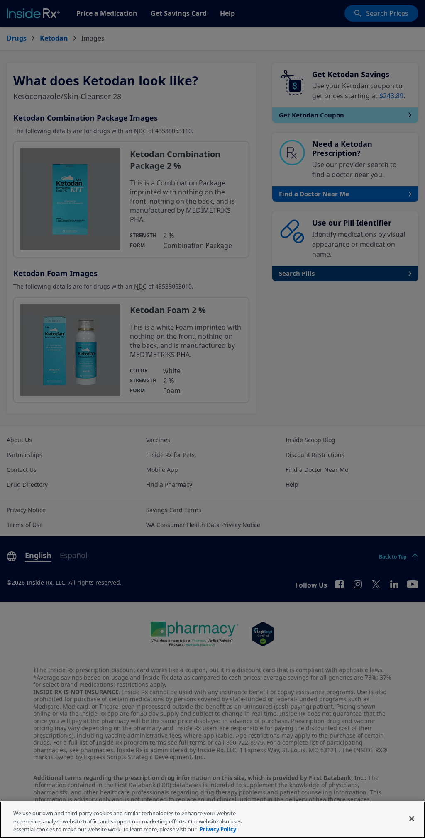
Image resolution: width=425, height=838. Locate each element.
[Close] (412, 818)
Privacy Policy (218, 829)
